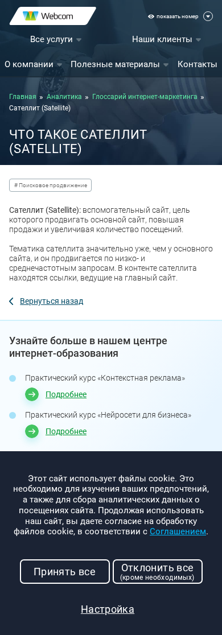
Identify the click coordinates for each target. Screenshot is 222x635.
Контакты (197, 64)
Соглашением (178, 531)
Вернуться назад (51, 301)
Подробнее (66, 394)
